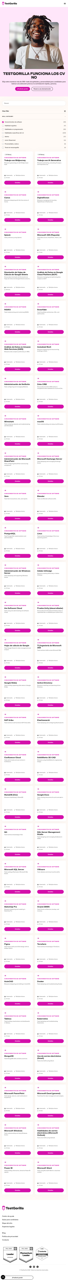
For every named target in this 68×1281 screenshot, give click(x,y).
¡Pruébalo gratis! (22, 89)
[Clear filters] (65, 111)
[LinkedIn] (37, 1267)
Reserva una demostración (42, 89)
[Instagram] (34, 1267)
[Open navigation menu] (65, 3)
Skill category (7, 116)
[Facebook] (30, 1267)
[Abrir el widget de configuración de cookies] (3, 1277)
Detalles (17, 182)
